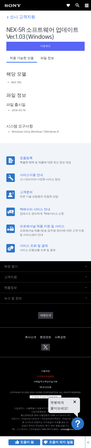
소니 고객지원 (22, 16)
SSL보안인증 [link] (45, 387)
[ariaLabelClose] (86, 5)
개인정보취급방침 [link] (45, 376)
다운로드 (45, 45)
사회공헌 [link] (60, 337)
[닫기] (75, 402)
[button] (21, 59)
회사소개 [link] (30, 337)
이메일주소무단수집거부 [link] (45, 381)
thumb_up (17, 442)
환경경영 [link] (45, 337)
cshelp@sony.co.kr (70, 429)
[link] (12, 5)
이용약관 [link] (45, 371)
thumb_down (46, 442)
